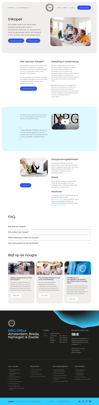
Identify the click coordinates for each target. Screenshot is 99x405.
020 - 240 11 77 (63, 335)
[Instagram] (83, 401)
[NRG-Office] (49, 8)
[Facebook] (86, 401)
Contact (72, 7)
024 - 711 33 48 (63, 340)
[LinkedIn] (80, 401)
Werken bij (11, 7)
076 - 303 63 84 (63, 338)
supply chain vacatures (59, 205)
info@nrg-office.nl (55, 333)
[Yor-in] (75, 334)
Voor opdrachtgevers (22, 7)
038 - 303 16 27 (63, 342)
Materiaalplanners (58, 199)
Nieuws (65, 7)
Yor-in (79, 344)
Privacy (51, 401)
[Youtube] (90, 401)
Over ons (59, 7)
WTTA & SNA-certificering (63, 401)
